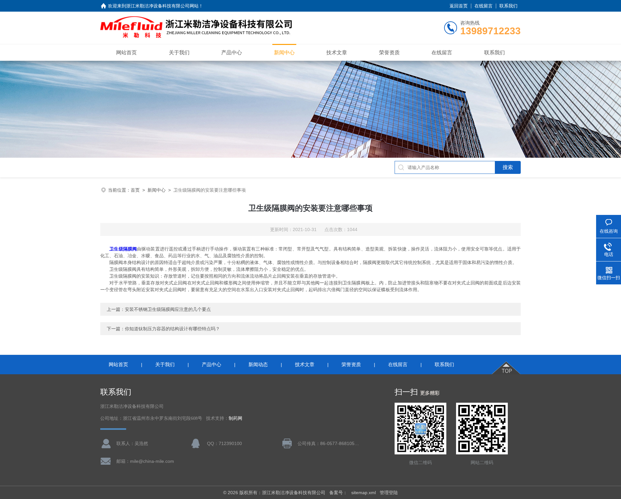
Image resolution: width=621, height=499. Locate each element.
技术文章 (336, 52)
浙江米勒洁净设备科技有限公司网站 (162, 5)
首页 (135, 190)
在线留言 (483, 5)
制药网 (235, 418)
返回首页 (459, 5)
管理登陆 (389, 492)
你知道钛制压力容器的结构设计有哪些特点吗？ (172, 328)
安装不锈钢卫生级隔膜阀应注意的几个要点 (168, 309)
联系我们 (508, 5)
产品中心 (231, 52)
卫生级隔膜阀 (123, 248)
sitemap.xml (363, 492)
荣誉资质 (389, 52)
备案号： (338, 492)
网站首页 (126, 52)
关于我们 (179, 52)
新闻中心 (284, 52)
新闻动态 (258, 364)
